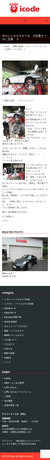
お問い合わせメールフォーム (17, 391)
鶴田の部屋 (9, 100)
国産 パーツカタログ (13, 330)
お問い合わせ (10, 387)
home (7, 378)
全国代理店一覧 (11, 405)
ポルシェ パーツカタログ (16, 326)
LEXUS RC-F (10, 312)
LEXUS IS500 (10, 321)
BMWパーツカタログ (14, 335)
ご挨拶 (7, 396)
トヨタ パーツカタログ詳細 (17, 299)
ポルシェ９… (8, 273)
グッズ (7, 362)
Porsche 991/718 (12, 317)
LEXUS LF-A (9, 308)
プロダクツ (9, 344)
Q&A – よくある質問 (14, 382)
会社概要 (8, 400)
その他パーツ (10, 339)
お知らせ (8, 348)
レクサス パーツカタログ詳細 (18, 303)
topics (7, 357)
